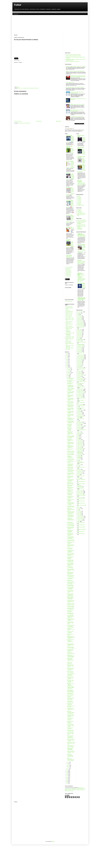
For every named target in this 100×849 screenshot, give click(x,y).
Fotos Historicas (80, 440)
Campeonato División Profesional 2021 (80, 345)
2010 (67, 778)
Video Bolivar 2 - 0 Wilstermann (70, 704)
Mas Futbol (79, 464)
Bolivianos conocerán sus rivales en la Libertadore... (70, 669)
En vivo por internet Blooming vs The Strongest (70, 412)
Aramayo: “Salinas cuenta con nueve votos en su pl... (70, 402)
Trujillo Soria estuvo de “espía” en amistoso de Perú (71, 752)
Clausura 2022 (79, 363)
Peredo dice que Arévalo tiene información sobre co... (70, 659)
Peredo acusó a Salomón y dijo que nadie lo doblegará (70, 656)
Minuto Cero (68, 310)
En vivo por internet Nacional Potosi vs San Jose (70, 399)
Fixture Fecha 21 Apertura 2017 (70, 548)
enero (68, 768)
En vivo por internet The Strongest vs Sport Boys (70, 480)
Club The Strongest (22, 12)
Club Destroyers (80, 377)
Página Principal (38, 121)
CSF (78, 420)
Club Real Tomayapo (80, 392)
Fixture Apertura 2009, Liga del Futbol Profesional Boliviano (77, 110)
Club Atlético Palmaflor (68, 240)
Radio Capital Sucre (69, 306)
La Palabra (73, 788)
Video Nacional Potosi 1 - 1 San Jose (70, 379)
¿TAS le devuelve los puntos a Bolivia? (70, 746)
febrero (68, 766)
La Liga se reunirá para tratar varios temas (70, 452)
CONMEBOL (79, 210)
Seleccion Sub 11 (80, 490)
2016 (67, 769)
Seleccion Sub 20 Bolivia (81, 495)
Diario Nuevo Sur (68, 790)
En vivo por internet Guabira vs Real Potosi (70, 415)
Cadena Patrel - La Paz (70, 336)
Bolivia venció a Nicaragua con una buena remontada (70, 759)
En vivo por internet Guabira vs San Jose (70, 591)
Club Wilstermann (69, 187)
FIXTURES (63, 12)
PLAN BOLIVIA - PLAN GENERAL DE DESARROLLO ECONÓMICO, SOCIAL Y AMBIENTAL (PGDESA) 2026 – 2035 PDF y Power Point (81, 279)
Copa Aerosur (79, 412)
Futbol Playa (79, 447)
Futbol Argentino (68, 270)
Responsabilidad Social (81, 481)
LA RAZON (79, 197)
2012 (67, 775)
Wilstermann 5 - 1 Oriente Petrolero (70, 581)
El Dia (72, 790)
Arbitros (78, 338)
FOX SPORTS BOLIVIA (81, 213)
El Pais (76, 788)
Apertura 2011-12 (80, 320)
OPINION (78, 196)
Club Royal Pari (79, 394)
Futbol (17, 5)
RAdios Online (68, 322)
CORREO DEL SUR (80, 205)
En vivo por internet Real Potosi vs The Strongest (70, 715)
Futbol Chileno (68, 273)
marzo (68, 765)
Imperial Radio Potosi (69, 311)
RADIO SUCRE (68, 341)
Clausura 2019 (79, 362)
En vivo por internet (69, 267)
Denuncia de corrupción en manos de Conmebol (69, 429)
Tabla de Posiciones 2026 (75, 12)
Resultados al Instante (81, 483)
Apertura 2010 (79, 319)
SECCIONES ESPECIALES (79, 486)
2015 (67, 771)
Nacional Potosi (80, 473)
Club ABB (78, 366)
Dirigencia (48, 12)
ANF (78, 314)
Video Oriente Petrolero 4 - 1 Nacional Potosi (70, 457)
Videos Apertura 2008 (80, 522)
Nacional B (79, 260)
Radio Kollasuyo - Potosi (70, 337)
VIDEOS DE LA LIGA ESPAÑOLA (80, 223)
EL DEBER (79, 203)
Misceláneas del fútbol (81, 224)
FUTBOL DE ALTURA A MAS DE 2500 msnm (82, 298)
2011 (67, 777)
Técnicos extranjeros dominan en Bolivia (70, 454)
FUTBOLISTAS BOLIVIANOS (79, 229)
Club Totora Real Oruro (81, 402)
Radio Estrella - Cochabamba (68, 335)
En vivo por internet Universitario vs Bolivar (70, 477)
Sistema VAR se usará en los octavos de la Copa (70, 743)
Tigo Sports (79, 508)
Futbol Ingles (68, 269)
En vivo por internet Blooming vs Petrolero (70, 557)
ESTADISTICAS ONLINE (81, 220)
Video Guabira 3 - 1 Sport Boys (70, 611)
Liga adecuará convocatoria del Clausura (70, 440)
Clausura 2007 (79, 347)
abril (68, 763)
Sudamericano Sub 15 (81, 498)
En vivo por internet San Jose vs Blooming (70, 719)
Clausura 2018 (79, 361)
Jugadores (79, 455)
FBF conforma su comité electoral (70, 567)
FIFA (78, 438)
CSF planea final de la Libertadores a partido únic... (70, 551)
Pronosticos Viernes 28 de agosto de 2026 (73, 54)
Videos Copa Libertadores (81, 529)
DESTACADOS (79, 422)
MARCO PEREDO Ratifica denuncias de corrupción (70, 598)
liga (77, 460)
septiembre (69, 372)
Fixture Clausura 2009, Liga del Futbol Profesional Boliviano (77, 92)
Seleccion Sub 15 (80, 491)
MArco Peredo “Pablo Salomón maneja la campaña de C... (70, 512)
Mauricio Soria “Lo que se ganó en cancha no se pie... (70, 740)
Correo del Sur (74, 789)
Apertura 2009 (79, 318)
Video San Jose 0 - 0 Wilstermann (70, 485)
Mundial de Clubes (80, 470)
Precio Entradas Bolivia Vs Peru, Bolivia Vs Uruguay (75, 87)
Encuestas (79, 428)
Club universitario (80, 404)
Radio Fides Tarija (69, 315)
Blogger (53, 841)
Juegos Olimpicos (80, 454)
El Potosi (69, 789)
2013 (67, 774)
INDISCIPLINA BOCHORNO (79, 453)
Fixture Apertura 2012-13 (70, 82)
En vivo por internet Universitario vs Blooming (70, 650)
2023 (67, 358)
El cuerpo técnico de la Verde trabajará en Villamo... (71, 601)
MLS (78, 466)
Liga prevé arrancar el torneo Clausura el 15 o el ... (70, 545)
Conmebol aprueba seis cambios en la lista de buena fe (70, 515)
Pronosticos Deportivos (81, 479)
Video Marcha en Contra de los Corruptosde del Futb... (70, 433)
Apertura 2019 (79, 331)
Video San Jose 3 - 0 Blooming (70, 696)
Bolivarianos (79, 340)
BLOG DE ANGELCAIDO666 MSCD (81, 274)
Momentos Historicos (80, 467)
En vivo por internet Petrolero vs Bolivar (70, 647)
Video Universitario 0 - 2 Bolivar (70, 462)
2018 (67, 365)
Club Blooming (79, 372)
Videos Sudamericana (81, 533)
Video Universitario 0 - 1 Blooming (70, 632)
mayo (68, 762)
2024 (67, 356)
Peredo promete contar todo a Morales (70, 583)
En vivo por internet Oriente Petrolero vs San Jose (70, 644)
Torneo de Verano (80, 518)
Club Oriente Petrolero (81, 386)
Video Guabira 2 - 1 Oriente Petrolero (70, 702)
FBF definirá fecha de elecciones (70, 706)
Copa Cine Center (80, 415)
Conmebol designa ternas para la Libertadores (70, 531)
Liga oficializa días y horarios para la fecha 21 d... (70, 534)
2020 (67, 362)
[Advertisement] (49, 25)
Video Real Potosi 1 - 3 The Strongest (70, 694)
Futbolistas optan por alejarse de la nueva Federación (70, 637)
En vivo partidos (68, 316)
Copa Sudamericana (42, 12)
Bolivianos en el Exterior (81, 342)
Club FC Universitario (80, 378)
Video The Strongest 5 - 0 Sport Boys (70, 460)
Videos (78, 521)
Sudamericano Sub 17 (81, 500)
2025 (67, 355)
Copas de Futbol (69, 255)
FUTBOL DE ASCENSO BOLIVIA (81, 234)
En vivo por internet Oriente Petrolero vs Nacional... (70, 473)
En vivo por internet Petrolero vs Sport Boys (70, 733)
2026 (67, 353)
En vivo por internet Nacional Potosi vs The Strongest (70, 537)
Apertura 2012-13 (80, 322)
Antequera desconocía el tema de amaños (70, 506)
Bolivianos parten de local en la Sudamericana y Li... (70, 641)
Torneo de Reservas (80, 517)
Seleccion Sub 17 (80, 492)
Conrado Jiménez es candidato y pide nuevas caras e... (70, 405)
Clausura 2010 (79, 351)
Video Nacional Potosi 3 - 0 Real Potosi (70, 609)
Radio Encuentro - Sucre (70, 332)
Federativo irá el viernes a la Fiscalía (70, 653)
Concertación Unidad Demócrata (81, 157)
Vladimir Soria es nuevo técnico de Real (77, 104)
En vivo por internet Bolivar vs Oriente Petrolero (70, 409)
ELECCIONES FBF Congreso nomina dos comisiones (70, 561)
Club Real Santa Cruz (80, 391)
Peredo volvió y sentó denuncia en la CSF (70, 604)
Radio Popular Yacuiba (69, 327)
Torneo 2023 (79, 512)
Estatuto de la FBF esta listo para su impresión (70, 678)
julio (68, 375)
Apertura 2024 (79, 335)
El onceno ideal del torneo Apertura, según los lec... (70, 465)
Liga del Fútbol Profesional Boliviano (80, 462)
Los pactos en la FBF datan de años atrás (70, 540)
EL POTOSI (79, 201)
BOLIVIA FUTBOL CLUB (81, 221)
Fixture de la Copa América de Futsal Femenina (84, 286)
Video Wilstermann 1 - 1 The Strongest (70, 613)
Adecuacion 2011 (80, 311)
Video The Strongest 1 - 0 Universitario (70, 576)
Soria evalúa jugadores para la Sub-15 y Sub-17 (70, 392)
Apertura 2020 (79, 333)
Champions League (80, 346)
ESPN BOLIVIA (80, 212)
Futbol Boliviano (69, 135)
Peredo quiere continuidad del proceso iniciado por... (70, 756)
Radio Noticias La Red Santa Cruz (69, 346)
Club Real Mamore (80, 389)
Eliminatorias (54, 12)
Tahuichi (78, 507)
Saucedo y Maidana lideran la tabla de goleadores (70, 564)
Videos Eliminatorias (80, 531)
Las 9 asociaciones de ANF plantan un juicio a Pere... (70, 674)
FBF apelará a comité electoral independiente (70, 684)
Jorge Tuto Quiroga (81, 164)
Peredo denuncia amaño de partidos (70, 523)
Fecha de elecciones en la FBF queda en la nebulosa (70, 422)
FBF (58, 12)
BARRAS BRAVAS (80, 339)
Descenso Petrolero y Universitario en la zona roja (70, 528)
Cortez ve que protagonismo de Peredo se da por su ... (70, 519)
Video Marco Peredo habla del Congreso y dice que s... (70, 687)
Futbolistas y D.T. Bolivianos (69, 147)
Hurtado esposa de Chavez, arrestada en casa (70, 665)
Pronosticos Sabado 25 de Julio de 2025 (72, 61)
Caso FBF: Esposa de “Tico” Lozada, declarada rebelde (70, 626)
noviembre (69, 369)
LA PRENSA (79, 198)
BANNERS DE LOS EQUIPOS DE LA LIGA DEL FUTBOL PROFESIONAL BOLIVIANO (78, 76)
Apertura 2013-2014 (80, 323)
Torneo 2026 (84, 12)
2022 (67, 359)
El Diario (82, 788)
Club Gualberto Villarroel (81, 381)
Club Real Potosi (80, 390)
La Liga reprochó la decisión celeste (70, 468)
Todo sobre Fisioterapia (80, 181)
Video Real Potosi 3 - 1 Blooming (70, 488)
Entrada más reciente (18, 121)
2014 (67, 772)
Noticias (78, 474)
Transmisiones (15, 14)
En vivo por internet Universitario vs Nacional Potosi (70, 736)
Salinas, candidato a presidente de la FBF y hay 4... (70, 573)
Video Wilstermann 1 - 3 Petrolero (70, 383)
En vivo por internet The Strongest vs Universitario (70, 588)
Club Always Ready (69, 200)
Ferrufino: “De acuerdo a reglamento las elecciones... (70, 389)
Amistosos (79, 313)
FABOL (78, 434)
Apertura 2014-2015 (80, 324)
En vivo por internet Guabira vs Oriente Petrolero (70, 725)
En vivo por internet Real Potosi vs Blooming (70, 497)
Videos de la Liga (69, 301)
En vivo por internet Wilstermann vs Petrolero (70, 396)
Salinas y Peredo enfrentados (70, 663)
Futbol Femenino (80, 444)
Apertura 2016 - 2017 (80, 327)
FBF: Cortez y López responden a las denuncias (70, 681)
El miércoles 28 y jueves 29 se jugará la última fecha (70, 470)
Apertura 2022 (79, 334)
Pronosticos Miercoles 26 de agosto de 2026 (73, 55)
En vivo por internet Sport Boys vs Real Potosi (70, 570)
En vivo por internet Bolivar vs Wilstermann (70, 722)
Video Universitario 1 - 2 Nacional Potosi (70, 731)
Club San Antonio (80, 395)
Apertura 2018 (79, 330)
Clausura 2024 (79, 365)
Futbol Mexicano (68, 272)
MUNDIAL (68, 12)
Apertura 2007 (79, 315)
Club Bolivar (15, 12)
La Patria (69, 788)
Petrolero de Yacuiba (30, 88)
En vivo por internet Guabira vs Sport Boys (70, 623)
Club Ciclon (79, 376)
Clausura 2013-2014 (80, 356)
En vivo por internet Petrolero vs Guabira (70, 500)
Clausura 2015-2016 (80, 358)
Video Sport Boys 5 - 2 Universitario (70, 381)
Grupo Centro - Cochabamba (68, 331)
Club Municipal (79, 385)
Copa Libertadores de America (32, 12)
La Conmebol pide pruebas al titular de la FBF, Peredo (70, 386)
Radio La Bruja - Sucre (69, 317)
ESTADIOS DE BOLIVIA (81, 429)
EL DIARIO (79, 202)
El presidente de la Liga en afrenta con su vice (70, 709)
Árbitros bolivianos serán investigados (70, 585)
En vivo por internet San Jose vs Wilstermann (70, 494)
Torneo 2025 (79, 513)
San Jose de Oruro (69, 215)
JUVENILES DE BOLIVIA (80, 457)
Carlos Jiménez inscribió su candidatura (69, 425)
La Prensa (80, 787)
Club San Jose (79, 396)
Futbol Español (68, 274)
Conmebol (79, 411)
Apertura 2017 (20, 88)
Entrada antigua (58, 121)
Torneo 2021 (79, 511)
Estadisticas (79, 209)
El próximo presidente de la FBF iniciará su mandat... (70, 503)
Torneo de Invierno (80, 516)
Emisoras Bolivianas (69, 321)
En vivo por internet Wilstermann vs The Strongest (70, 619)
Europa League (79, 433)
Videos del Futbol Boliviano (81, 148)
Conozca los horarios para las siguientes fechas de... (70, 554)
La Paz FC (79, 459)
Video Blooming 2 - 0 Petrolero (70, 543)
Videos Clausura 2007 (81, 524)
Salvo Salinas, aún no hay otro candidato (70, 606)
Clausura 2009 (79, 350)
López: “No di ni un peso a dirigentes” (70, 672)
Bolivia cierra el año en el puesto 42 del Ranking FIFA (75, 71)
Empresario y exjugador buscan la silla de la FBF (70, 418)
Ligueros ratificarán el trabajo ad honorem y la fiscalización (76, 66)
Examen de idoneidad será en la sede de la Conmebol (70, 437)
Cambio (78, 789)
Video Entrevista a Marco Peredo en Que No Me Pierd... (70, 691)
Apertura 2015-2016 (80, 325)
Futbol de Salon (80, 443)
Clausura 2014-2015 (80, 357)
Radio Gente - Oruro (69, 312)
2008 (67, 781)
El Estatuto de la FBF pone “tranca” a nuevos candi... (70, 699)
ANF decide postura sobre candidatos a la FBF (70, 443)
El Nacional (82, 789)
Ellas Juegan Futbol (81, 283)
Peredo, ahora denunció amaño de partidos (70, 509)
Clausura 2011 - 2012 (80, 352)
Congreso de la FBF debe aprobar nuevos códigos (70, 749)
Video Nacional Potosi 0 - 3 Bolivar (70, 578)
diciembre (69, 368)
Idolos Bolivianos (80, 449)
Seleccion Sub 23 (80, 497)
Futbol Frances (68, 268)
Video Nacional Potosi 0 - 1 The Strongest (70, 525)
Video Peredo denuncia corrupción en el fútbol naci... (70, 712)
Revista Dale (68, 349)
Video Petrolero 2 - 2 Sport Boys (70, 728)
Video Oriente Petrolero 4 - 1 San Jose (70, 629)
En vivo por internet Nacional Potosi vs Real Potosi (70, 616)
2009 (67, 780)
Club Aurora (79, 371)
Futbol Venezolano (80, 448)
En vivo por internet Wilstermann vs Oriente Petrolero (70, 594)
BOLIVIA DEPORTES (81, 244)
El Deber (79, 788)
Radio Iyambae (68, 342)
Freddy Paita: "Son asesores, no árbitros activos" (70, 490)
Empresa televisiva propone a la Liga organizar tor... (70, 446)
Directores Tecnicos (80, 423)
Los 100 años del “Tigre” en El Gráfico (77, 116)
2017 (67, 366)
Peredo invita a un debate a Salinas (70, 483)
